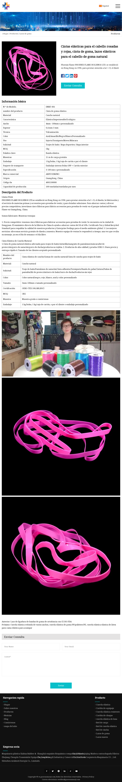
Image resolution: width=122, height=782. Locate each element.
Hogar (5, 34)
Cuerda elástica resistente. (108, 711)
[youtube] (76, 771)
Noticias (8, 715)
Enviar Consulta (73, 85)
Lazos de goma (25, 34)
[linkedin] (64, 771)
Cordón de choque (104, 715)
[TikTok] (70, 771)
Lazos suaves (102, 737)
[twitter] (52, 771)
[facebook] (46, 771)
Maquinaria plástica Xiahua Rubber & (19, 753)
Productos (14, 34)
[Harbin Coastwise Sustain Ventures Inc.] (6, 6)
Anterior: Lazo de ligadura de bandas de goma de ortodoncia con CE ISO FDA (37, 621)
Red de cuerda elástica (106, 726)
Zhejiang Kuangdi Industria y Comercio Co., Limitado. (61, 757)
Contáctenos (9, 722)
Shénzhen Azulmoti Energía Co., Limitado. (21, 761)
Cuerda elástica (103, 704)
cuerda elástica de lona (106, 719)
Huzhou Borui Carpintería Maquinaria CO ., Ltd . (95, 757)
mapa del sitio (10, 726)
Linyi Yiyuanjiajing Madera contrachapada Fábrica (96, 753)
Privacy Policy (88, 777)
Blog (6, 719)
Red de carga (102, 722)
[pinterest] (58, 771)
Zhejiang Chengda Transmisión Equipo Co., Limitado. (26, 757)
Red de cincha (102, 729)
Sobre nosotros (11, 708)
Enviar (61, 685)
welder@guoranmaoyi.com (69, 779)
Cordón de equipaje (105, 708)
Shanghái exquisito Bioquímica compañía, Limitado (60, 753)
